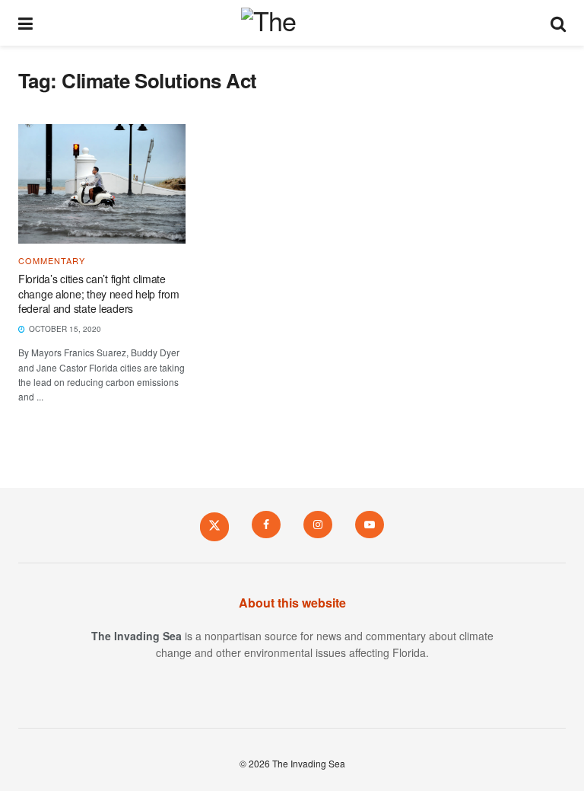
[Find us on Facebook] (266, 524)
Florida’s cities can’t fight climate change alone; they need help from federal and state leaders (98, 293)
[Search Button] (558, 23)
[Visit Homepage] (291, 23)
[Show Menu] (25, 23)
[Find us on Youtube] (369, 524)
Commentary (51, 261)
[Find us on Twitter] (214, 526)
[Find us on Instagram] (317, 524)
